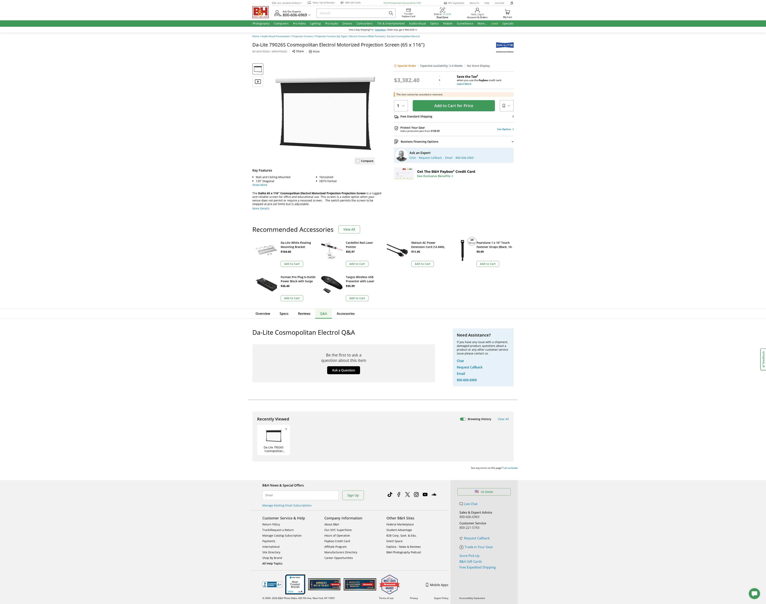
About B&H (331, 524)
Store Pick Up (469, 556)
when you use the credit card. (479, 80)
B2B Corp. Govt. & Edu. (401, 535)
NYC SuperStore (456, 2)
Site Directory (271, 552)
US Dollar (487, 492)
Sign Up (353, 495)
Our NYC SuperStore (338, 530)
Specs (284, 313)
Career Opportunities (338, 558)
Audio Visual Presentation (276, 36)
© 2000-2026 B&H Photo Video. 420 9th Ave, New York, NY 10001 (298, 598)
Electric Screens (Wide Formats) (367, 36)
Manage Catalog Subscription (282, 535)
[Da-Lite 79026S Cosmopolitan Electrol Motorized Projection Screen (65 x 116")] (325, 113)
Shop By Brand (272, 558)
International (271, 547)
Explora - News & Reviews (403, 547)
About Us (474, 2)
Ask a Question (343, 370)
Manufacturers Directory (340, 552)
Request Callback (477, 538)
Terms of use (386, 598)
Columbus (380, 29)
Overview (263, 313)
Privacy (414, 598)
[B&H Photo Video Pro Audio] (262, 12)
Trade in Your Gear (479, 547)
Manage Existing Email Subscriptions (287, 505)
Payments (268, 541)
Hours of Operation (337, 535)
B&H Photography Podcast (403, 552)
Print (316, 51)
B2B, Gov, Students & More (286, 2)
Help (487, 2)
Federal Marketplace (400, 524)
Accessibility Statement (472, 598)
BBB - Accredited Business (272, 584)
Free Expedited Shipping (477, 567)
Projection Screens (302, 36)
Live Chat (499, 2)
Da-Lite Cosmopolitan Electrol (403, 36)
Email (269, 495)
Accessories (346, 313)
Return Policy (271, 524)
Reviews (304, 313)
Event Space (394, 541)
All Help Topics (272, 563)
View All (349, 229)
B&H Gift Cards (470, 561)
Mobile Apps (439, 585)
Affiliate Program (335, 547)
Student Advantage (399, 530)
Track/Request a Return (278, 530)
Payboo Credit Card (337, 541)
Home (255, 36)
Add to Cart (292, 264)
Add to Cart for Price (453, 105)
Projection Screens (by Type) (331, 36)
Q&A (323, 313)
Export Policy (441, 598)
